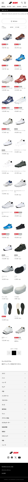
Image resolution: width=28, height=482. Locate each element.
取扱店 (3, 431)
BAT (14, 6)
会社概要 (4, 473)
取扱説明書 (4, 427)
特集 (3, 440)
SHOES (19, 6)
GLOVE (9, 6)
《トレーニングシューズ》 (22, 13)
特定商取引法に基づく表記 (7, 466)
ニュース (4, 445)
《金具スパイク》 (4, 13)
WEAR (24, 6)
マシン (3, 413)
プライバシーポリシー (6, 470)
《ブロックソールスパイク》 (12, 13)
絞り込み (15, 21)
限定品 (3, 6)
